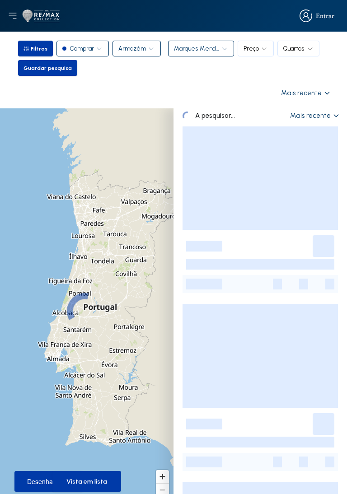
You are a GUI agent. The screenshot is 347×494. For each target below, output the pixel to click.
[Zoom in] (162, 476)
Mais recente (301, 93)
